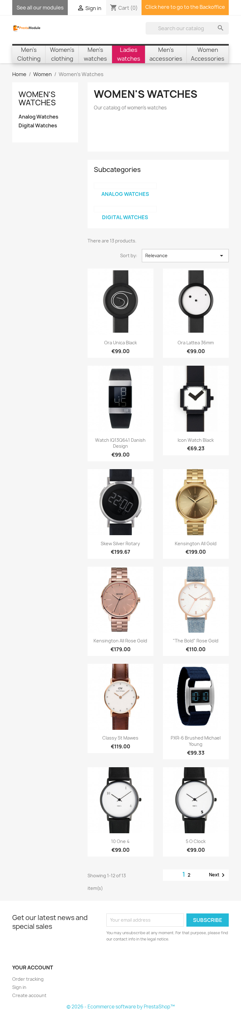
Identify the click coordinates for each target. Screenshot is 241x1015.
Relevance (185, 255)
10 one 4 (120, 841)
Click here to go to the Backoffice (185, 6)
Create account (29, 995)
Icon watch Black (196, 440)
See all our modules (40, 7)
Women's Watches (37, 98)
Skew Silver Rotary (120, 543)
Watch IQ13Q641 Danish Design (120, 443)
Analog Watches (38, 117)
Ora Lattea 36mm (196, 343)
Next (218, 875)
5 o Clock (196, 841)
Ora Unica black (120, 343)
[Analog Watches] (125, 186)
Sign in (19, 987)
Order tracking (28, 979)
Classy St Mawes (120, 738)
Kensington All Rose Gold (120, 641)
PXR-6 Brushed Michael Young (196, 741)
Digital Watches (38, 125)
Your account (32, 967)
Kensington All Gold (196, 543)
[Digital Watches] (125, 209)
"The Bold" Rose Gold (195, 641)
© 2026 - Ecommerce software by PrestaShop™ (121, 1006)
